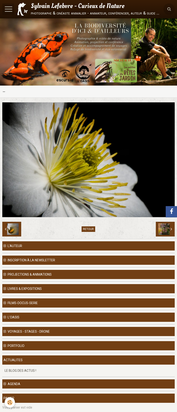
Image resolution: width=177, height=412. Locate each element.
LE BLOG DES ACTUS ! (20, 370)
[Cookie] (10, 402)
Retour (88, 229)
